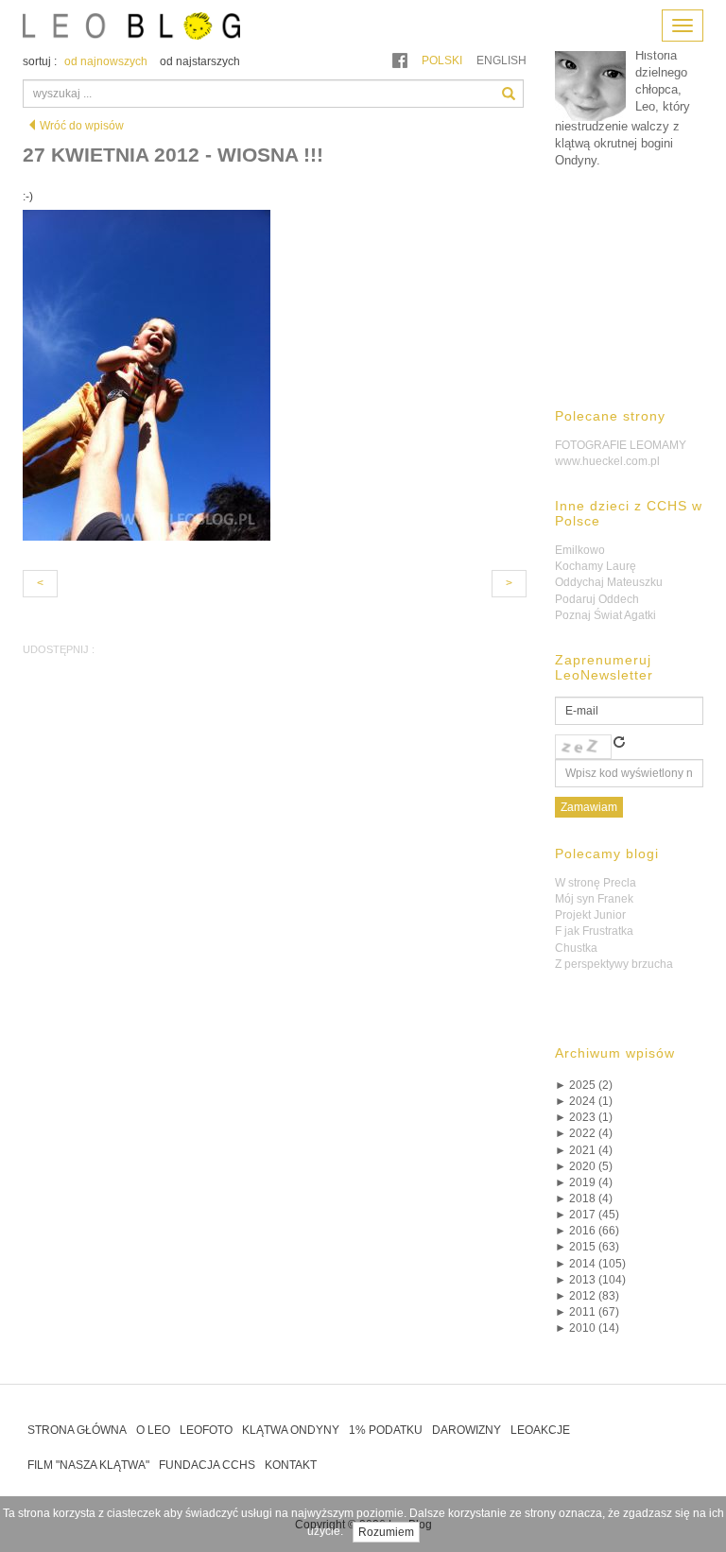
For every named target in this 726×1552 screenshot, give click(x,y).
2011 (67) (587, 1312)
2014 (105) (590, 1263)
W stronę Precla (595, 882)
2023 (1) (584, 1117)
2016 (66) (587, 1230)
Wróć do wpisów (82, 125)
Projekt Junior (590, 915)
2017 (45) (587, 1214)
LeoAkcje (540, 1430)
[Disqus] (275, 963)
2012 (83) (587, 1295)
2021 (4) (584, 1150)
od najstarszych (200, 61)
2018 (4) (584, 1198)
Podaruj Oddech (597, 599)
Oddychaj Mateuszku (609, 582)
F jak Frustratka (594, 931)
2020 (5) (584, 1166)
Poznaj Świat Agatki (605, 615)
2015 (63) (587, 1246)
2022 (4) (584, 1133)
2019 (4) (584, 1182)
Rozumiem (386, 1532)
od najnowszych (105, 61)
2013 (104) (590, 1279)
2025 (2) (584, 1085)
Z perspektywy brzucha (614, 964)
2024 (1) (584, 1101)
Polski (442, 60)
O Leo (153, 1430)
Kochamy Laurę (595, 566)
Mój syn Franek (594, 898)
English (501, 60)
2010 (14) (587, 1328)
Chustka (576, 948)
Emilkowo (580, 550)
